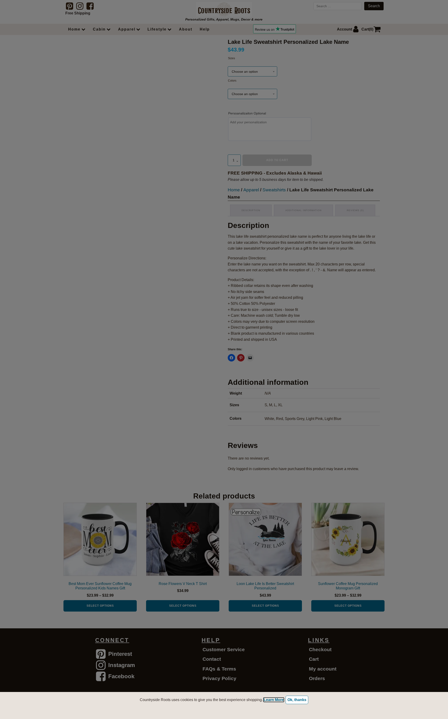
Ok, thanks (296, 700)
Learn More (274, 700)
